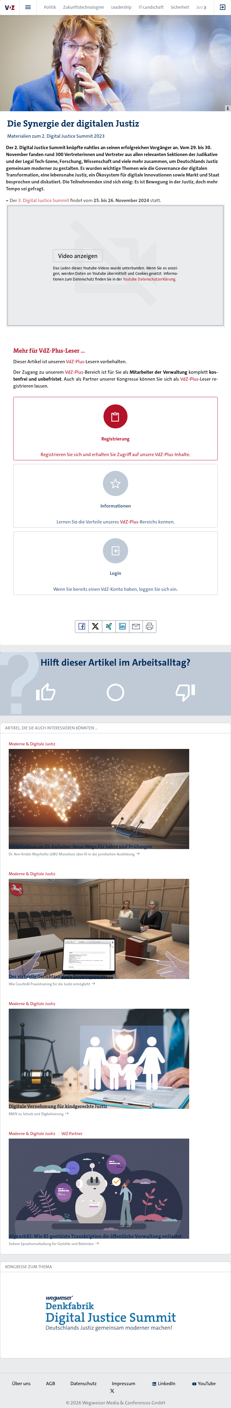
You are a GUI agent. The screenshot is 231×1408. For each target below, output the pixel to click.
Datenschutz (83, 1383)
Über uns (21, 1383)
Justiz (201, 7)
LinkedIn (166, 1383)
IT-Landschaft (151, 7)
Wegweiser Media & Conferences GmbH (123, 1403)
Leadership (121, 7)
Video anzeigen (78, 256)
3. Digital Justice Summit (43, 200)
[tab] (115, 728)
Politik (50, 7)
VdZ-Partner (71, 1133)
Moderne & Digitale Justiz (32, 744)
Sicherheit (180, 7)
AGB (50, 1383)
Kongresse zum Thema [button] (28, 1266)
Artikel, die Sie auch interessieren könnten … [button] (51, 728)
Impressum (123, 1383)
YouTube (207, 1383)
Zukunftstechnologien (83, 7)
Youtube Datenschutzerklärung (149, 279)
